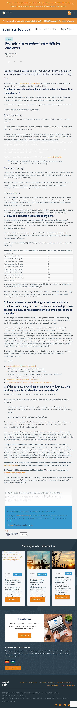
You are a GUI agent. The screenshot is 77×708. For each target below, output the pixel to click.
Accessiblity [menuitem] (23, 682)
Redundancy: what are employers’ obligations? (22, 379)
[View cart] (69, 13)
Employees (9, 39)
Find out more (11, 668)
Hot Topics (24, 534)
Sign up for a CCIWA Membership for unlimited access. (54, 21)
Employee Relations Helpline (30, 83)
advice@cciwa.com (35, 6)
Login (31, 525)
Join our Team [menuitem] (71, 685)
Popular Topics (66, 29)
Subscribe (23, 635)
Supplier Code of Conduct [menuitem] (64, 682)
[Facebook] (8, 61)
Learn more (11, 600)
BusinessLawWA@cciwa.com (14, 473)
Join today (10, 525)
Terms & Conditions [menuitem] (52, 685)
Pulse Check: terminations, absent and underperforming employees (30, 382)
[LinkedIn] (15, 61)
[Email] (21, 61)
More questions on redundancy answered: (21, 366)
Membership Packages (23, 516)
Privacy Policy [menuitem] (33, 682)
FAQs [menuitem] (62, 685)
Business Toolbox (16, 29)
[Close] (73, 4)
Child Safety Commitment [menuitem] (47, 682)
